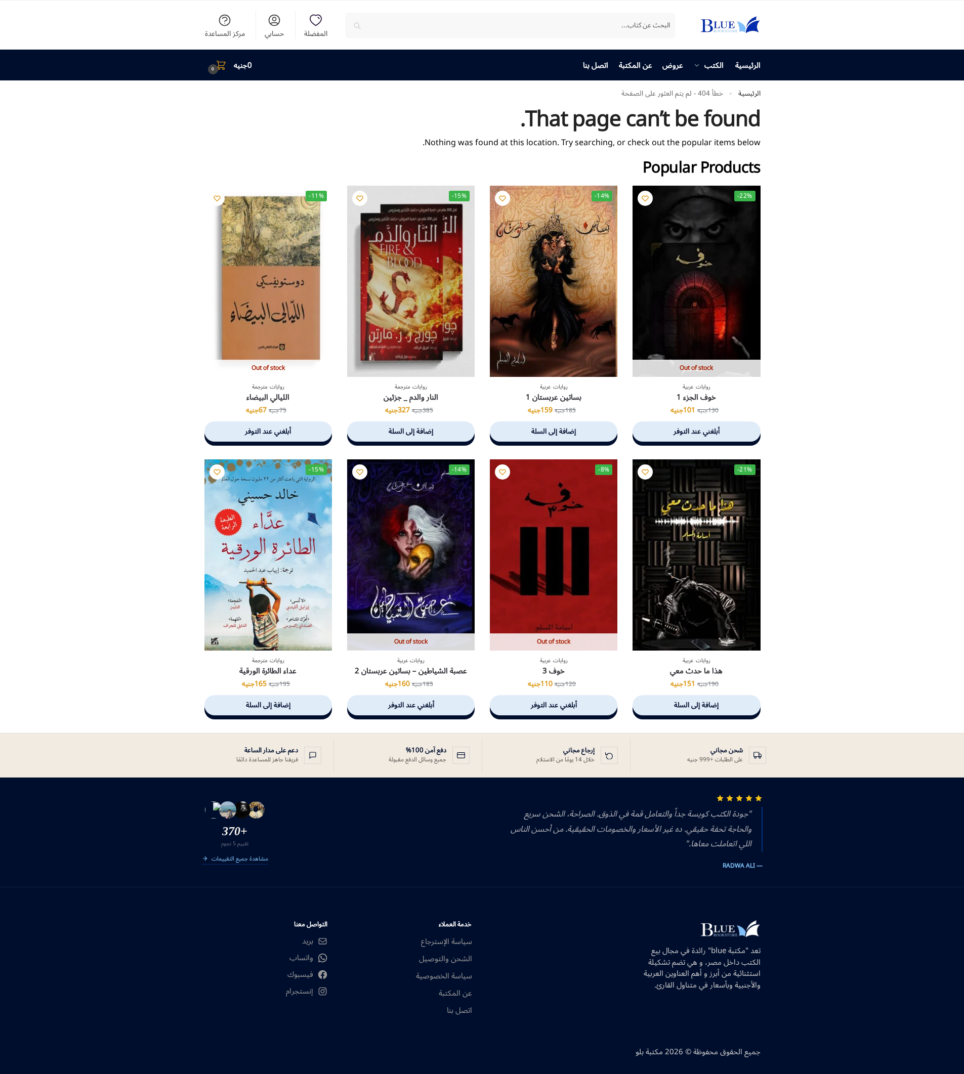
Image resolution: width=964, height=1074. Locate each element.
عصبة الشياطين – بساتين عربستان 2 (411, 671)
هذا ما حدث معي (696, 671)
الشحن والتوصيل (445, 959)
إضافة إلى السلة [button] (553, 431)
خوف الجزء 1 (696, 398)
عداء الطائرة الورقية (268, 671)
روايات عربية (696, 387)
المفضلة (315, 32)
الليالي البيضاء (267, 398)
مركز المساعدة (225, 32)
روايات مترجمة (411, 387)
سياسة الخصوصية (444, 976)
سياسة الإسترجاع (446, 942)
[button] (228, 65)
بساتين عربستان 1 (553, 398)
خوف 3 (553, 671)
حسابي (274, 32)
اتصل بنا (459, 1010)
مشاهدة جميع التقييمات (240, 859)
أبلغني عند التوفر (697, 431)
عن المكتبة (455, 993)
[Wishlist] (645, 198)
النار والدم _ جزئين (411, 398)
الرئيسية (749, 93)
